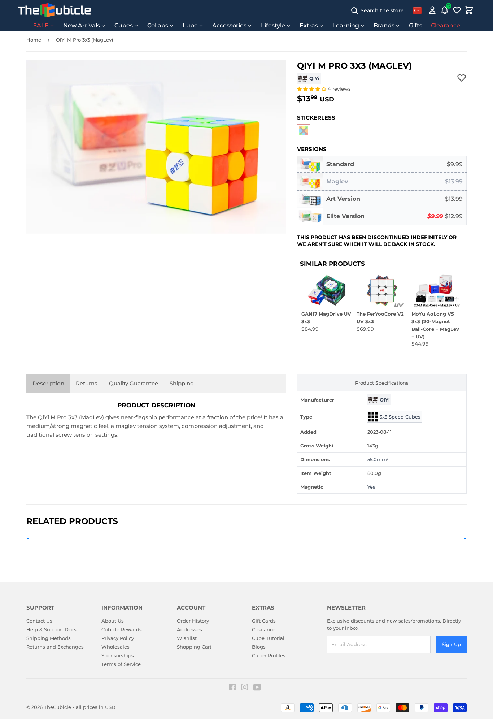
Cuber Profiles (268, 655)
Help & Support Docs (51, 629)
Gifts (415, 25)
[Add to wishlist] (462, 78)
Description (48, 383)
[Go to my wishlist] (457, 10)
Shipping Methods (48, 638)
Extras (309, 25)
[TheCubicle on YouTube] (257, 688)
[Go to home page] (54, 10)
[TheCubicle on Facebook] (232, 688)
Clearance (445, 25)
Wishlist (187, 638)
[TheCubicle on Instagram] (244, 688)
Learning (345, 25)
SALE (41, 25)
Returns (86, 383)
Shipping (182, 383)
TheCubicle (57, 707)
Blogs (259, 647)
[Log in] (432, 10)
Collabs (157, 25)
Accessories (229, 25)
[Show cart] (469, 10)
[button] (312, 89)
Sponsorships (117, 655)
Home (33, 40)
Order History (193, 621)
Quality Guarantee (133, 383)
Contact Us (39, 621)
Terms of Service (121, 664)
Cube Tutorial (268, 638)
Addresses (189, 629)
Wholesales (115, 647)
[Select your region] (417, 10)
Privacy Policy (117, 638)
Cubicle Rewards (121, 629)
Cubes (123, 25)
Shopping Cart (194, 647)
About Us (112, 621)
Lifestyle (273, 25)
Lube (190, 25)
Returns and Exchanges (55, 647)
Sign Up (451, 644)
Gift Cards (264, 621)
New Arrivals (81, 25)
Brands (384, 25)
